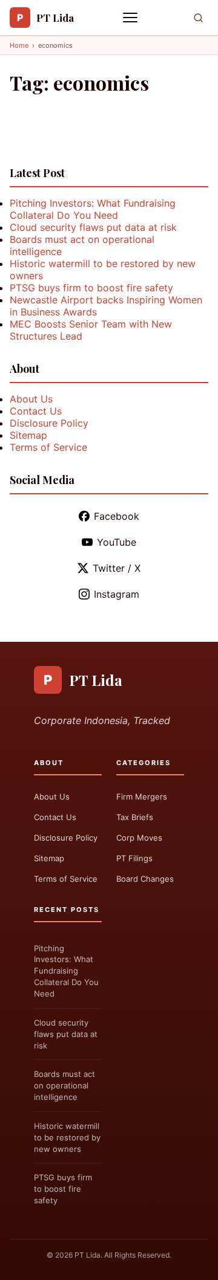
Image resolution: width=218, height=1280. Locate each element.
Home (19, 45)
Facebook (116, 516)
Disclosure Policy (49, 423)
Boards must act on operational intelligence (64, 1085)
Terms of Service (48, 447)
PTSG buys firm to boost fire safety (91, 288)
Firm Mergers (141, 796)
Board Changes (145, 879)
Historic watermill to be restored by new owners (67, 1137)
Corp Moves (139, 837)
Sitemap (28, 435)
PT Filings (134, 858)
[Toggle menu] (131, 17)
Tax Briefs (134, 817)
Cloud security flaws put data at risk (93, 227)
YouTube (116, 542)
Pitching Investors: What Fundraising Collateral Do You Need (93, 209)
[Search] (198, 18)
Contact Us (36, 411)
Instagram (116, 594)
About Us (31, 399)
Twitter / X (116, 568)
